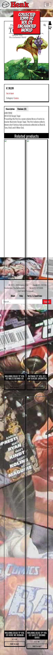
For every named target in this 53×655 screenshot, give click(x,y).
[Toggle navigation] (47, 4)
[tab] (10, 108)
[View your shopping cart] (49, 29)
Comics (16, 98)
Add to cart (14, 387)
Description (10, 108)
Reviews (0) (22, 108)
